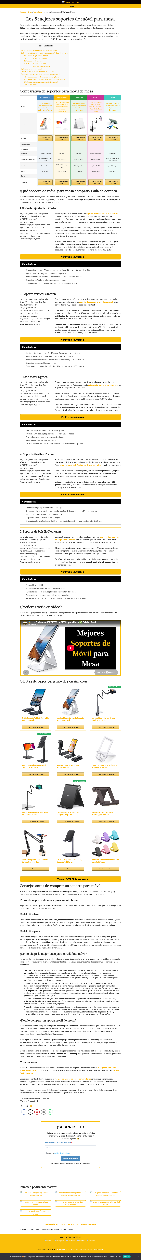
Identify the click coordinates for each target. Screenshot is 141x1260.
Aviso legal (61, 1249)
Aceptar (127, 1256)
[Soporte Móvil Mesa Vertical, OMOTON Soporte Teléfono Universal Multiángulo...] (62, 124)
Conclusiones (30, 85)
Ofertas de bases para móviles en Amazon (37, 71)
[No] (138, 1257)
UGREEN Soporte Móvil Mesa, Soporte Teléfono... (69, 861)
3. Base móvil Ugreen (33, 61)
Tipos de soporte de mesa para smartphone (41, 77)
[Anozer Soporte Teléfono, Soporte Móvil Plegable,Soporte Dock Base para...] (70, 749)
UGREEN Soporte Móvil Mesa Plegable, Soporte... (69, 813)
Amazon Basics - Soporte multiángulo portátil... (102, 813)
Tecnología (37, 12)
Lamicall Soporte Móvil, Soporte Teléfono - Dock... (70, 719)
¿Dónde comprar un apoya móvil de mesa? (41, 82)
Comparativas (26, 12)
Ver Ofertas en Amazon (85, 1224)
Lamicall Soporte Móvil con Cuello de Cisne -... (103, 719)
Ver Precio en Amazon (46, 138)
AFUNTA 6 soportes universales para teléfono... (105, 861)
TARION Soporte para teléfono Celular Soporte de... (35, 861)
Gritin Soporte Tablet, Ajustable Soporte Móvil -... (35, 719)
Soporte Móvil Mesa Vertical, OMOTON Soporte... (34, 766)
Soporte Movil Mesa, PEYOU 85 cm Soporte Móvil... (35, 813)
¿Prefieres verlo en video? (31, 69)
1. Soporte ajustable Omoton (36, 55)
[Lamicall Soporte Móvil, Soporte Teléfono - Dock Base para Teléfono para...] (70, 702)
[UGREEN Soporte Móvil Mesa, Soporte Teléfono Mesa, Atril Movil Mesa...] (78, 124)
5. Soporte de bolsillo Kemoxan (37, 66)
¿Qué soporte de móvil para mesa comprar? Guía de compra (44, 53)
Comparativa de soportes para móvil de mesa (39, 50)
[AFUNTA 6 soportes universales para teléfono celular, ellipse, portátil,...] (105, 844)
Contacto (101, 1249)
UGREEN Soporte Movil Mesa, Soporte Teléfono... (104, 766)
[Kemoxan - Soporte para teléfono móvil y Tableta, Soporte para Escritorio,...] (112, 124)
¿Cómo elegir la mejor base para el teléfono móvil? (44, 79)
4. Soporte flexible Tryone (35, 63)
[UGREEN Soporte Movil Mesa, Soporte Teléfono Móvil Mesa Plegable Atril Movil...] (105, 749)
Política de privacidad (74, 1249)
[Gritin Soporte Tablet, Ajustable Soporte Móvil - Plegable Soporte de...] (35, 702)
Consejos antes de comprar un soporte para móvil (40, 74)
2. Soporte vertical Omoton (35, 58)
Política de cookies (90, 1249)
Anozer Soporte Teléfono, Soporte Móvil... (68, 766)
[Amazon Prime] (45, 176)
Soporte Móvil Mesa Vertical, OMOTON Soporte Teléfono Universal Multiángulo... (62, 106)
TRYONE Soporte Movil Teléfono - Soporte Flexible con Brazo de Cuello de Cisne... (95, 106)
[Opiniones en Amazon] (62, 145)
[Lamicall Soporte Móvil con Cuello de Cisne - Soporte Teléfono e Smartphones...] (105, 702)
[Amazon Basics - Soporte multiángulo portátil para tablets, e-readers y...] (105, 796)
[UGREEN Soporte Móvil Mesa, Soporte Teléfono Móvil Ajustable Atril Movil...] (70, 844)
